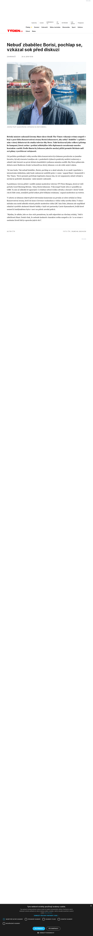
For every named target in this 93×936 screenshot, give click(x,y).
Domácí (36, 27)
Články (28, 27)
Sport (74, 27)
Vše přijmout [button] (39, 928)
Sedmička (34, 23)
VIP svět (57, 22)
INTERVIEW (65, 23)
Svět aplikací (73, 22)
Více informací (48, 913)
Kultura (80, 27)
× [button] (91, 906)
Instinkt (42, 23)
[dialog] (46, 920)
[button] (46, 915)
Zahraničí (44, 27)
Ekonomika (66, 27)
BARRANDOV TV (50, 22)
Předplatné (81, 23)
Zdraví (28, 31)
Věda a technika (55, 27)
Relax (34, 31)
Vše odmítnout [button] (53, 928)
